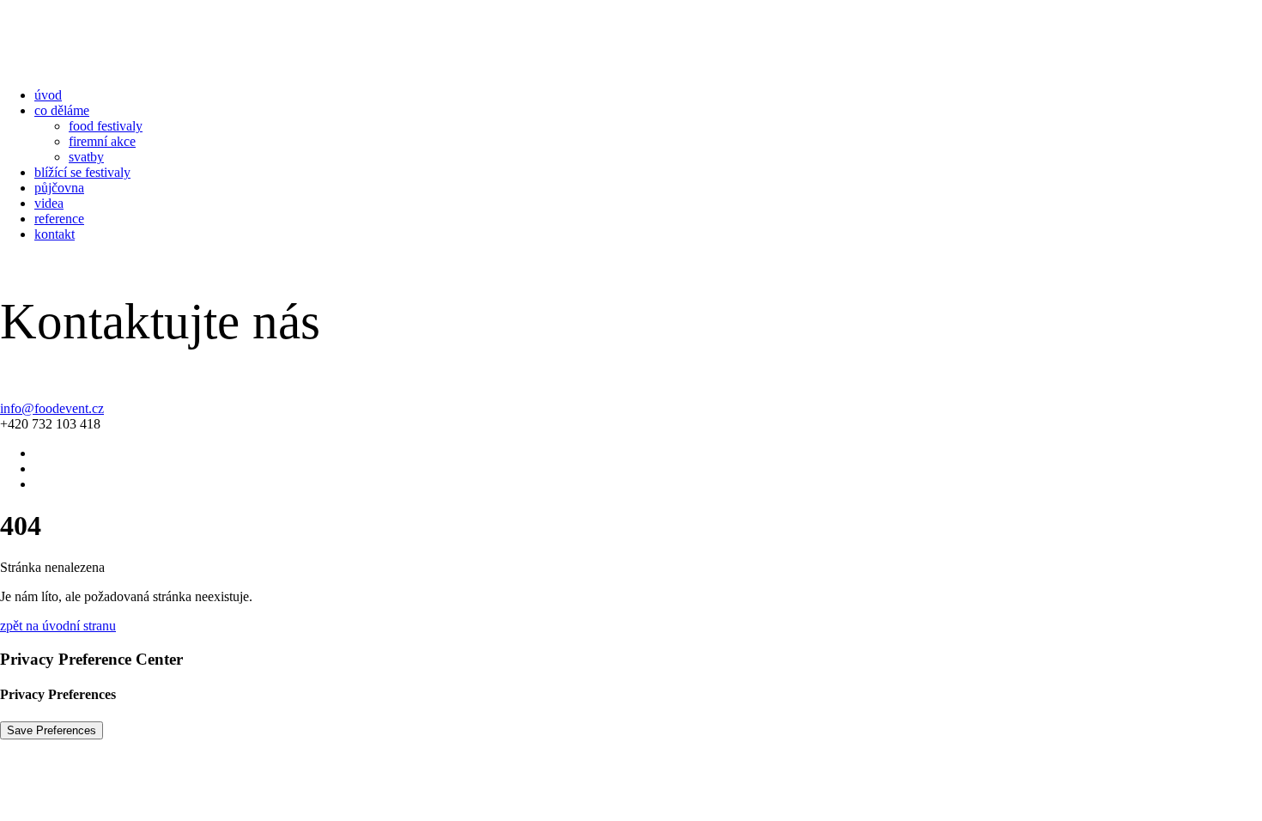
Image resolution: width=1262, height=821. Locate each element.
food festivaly (106, 126)
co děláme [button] (61, 110)
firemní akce (102, 141)
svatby (86, 156)
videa (49, 203)
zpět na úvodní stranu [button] (58, 625)
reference (59, 218)
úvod (48, 95)
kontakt (54, 234)
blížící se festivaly (82, 172)
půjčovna (59, 187)
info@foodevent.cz (52, 408)
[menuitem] (648, 95)
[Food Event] (631, 36)
